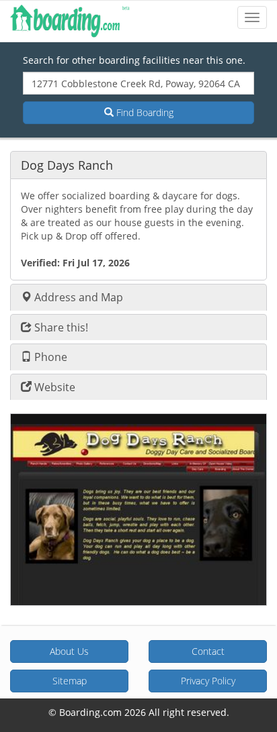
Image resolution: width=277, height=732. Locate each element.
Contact (208, 651)
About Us (69, 651)
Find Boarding (143, 112)
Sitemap (69, 680)
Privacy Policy (208, 680)
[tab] (138, 164)
